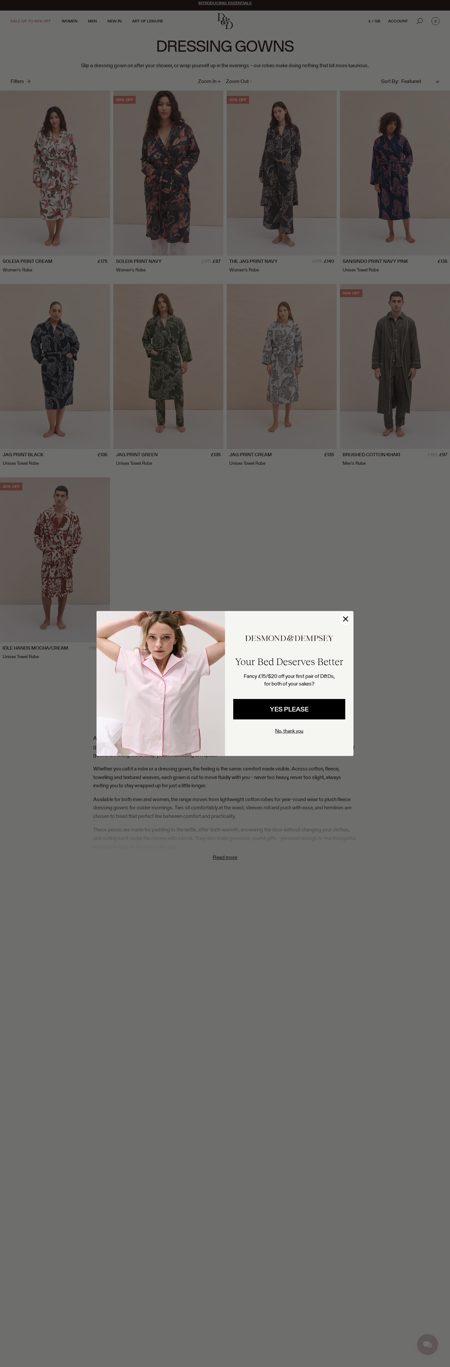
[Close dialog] (345, 619)
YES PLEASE (289, 709)
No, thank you (289, 730)
